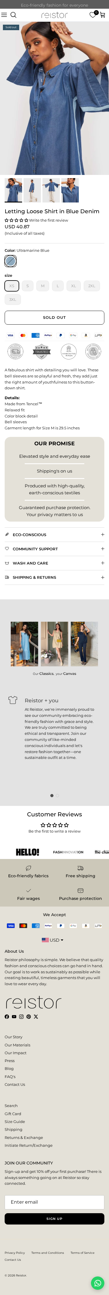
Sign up (54, 1219)
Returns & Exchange (24, 1137)
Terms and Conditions (47, 1253)
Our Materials (17, 1045)
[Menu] (4, 15)
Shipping (13, 1129)
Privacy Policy (15, 1253)
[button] (17, 220)
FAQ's (10, 1076)
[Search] (13, 15)
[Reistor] (55, 15)
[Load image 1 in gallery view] (54, 98)
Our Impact (15, 1052)
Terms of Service (82, 1253)
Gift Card (13, 1113)
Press (10, 1060)
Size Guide (15, 1121)
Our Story (13, 1036)
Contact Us (15, 1084)
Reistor (21, 1275)
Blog (9, 1068)
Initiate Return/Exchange (29, 1145)
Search (11, 1105)
